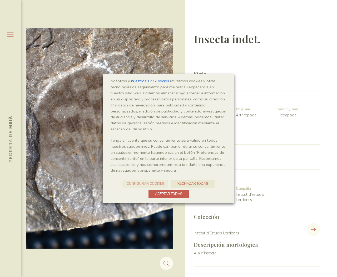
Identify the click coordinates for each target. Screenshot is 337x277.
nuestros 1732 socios (150, 81)
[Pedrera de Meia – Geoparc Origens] (10, 139)
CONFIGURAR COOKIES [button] (145, 183)
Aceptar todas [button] (168, 194)
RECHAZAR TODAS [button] (192, 183)
